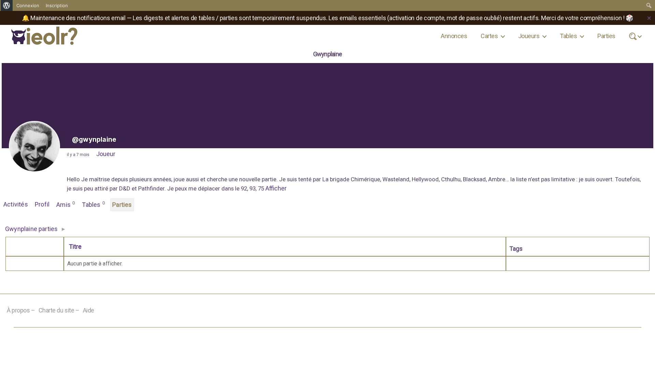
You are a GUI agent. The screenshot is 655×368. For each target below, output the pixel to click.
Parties (606, 36)
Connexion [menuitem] (27, 5)
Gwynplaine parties (31, 228)
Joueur (105, 153)
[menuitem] (7, 5)
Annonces (454, 36)
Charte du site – (59, 310)
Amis (65, 204)
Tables (568, 36)
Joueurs (528, 36)
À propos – (21, 310)
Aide (88, 310)
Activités (15, 204)
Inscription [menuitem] (57, 5)
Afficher (276, 188)
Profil (42, 204)
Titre (75, 246)
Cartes (489, 36)
